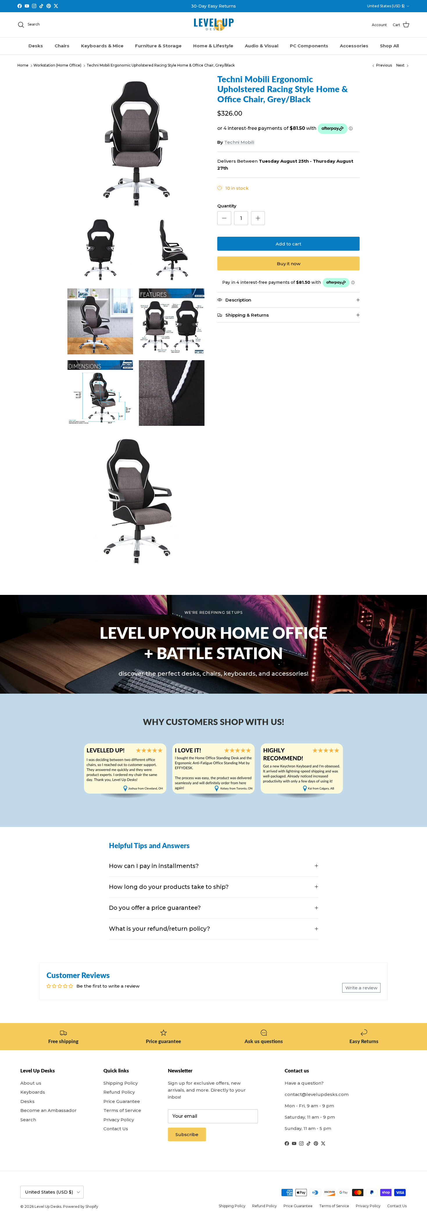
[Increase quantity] (258, 218)
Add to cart (288, 244)
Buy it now (288, 263)
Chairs (62, 46)
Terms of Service (122, 1110)
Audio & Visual (261, 46)
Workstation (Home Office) (57, 65)
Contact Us (115, 1128)
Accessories (354, 46)
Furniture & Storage (158, 46)
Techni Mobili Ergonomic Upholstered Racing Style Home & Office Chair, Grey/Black (161, 65)
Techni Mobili (239, 142)
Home (22, 65)
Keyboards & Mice (102, 46)
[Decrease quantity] (224, 218)
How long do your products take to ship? (169, 886)
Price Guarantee (121, 1101)
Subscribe (186, 1134)
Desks (35, 46)
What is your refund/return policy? (159, 928)
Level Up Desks (48, 1206)
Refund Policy (119, 1092)
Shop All (389, 46)
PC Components (309, 46)
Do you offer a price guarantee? (155, 907)
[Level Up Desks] (213, 25)
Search (28, 1119)
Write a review (361, 988)
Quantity (226, 206)
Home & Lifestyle (213, 46)
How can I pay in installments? (154, 865)
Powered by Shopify (80, 1206)
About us (30, 1083)
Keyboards (32, 1092)
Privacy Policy (118, 1119)
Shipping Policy (120, 1083)
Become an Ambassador (48, 1110)
